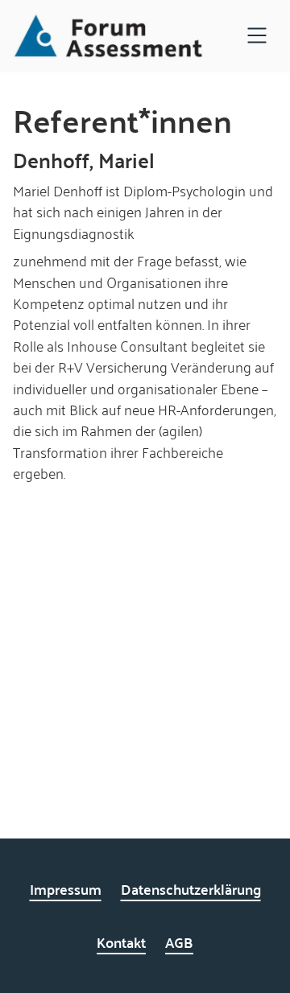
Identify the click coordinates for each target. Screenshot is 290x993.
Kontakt (121, 942)
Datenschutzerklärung (191, 889)
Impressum (66, 889)
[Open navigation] (257, 36)
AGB (179, 942)
